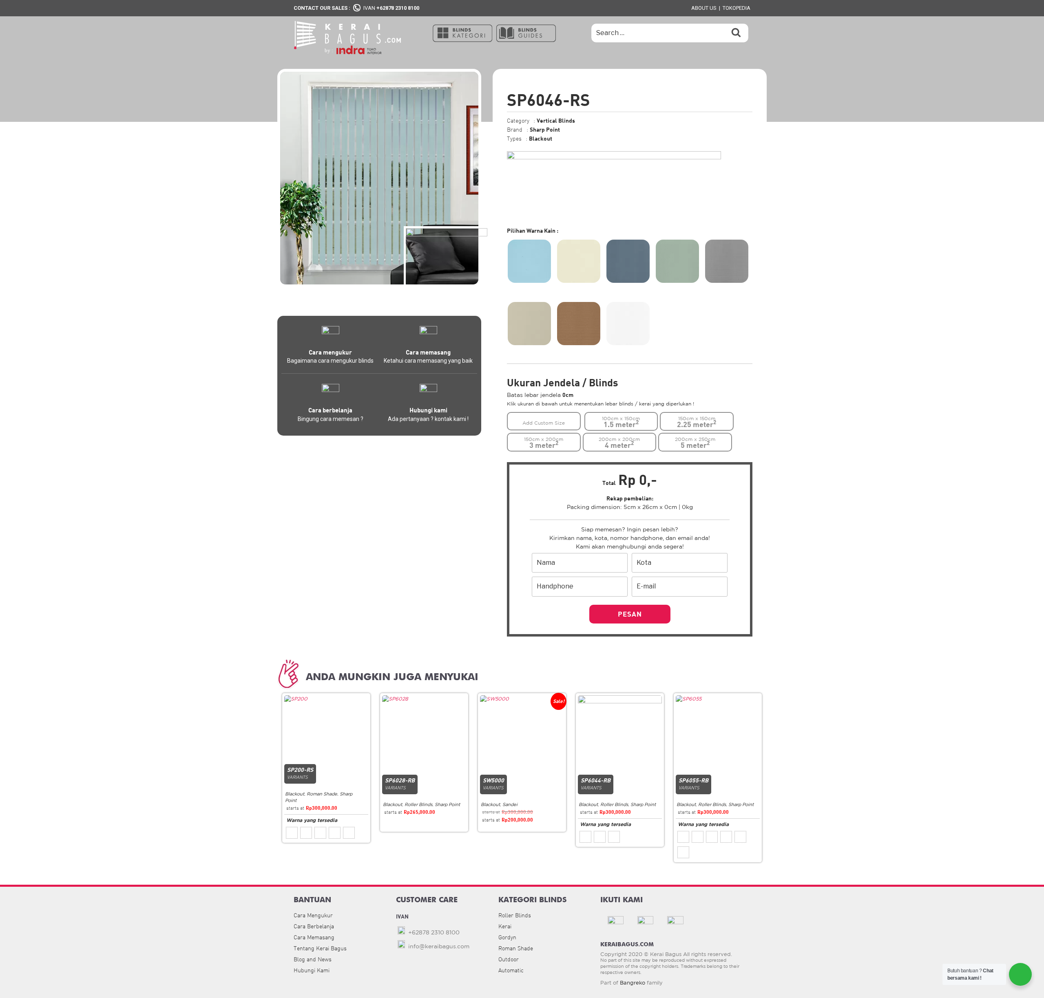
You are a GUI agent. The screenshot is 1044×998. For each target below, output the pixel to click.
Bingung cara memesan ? (330, 419)
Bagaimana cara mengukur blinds (330, 360)
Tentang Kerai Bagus (320, 948)
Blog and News (313, 959)
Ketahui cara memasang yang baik (428, 360)
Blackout (294, 793)
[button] (462, 32)
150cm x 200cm (543, 442)
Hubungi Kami (312, 970)
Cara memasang (428, 352)
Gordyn (507, 937)
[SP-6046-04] (677, 261)
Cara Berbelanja (314, 926)
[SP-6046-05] (726, 261)
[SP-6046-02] (578, 261)
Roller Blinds (418, 804)
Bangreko (632, 983)
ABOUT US (704, 8)
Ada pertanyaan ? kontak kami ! (428, 419)
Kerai (504, 926)
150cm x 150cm (696, 422)
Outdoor (508, 959)
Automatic (511, 970)
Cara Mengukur (313, 915)
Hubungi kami (428, 410)
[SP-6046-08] (628, 323)
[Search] (736, 33)
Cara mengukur (330, 352)
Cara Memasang (314, 937)
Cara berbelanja (330, 410)
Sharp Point (447, 804)
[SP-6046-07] (578, 323)
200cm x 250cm (695, 442)
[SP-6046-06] (529, 323)
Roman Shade (322, 793)
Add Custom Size (543, 422)
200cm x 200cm (619, 442)
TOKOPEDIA (736, 8)
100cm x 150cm (621, 422)
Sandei (510, 804)
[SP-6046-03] (628, 261)
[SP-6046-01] (529, 261)
